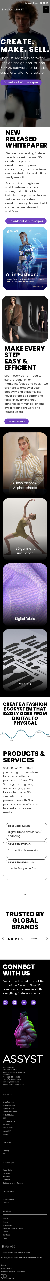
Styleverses (7, 1225)
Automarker (7, 1128)
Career (5, 1232)
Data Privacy (6, 1268)
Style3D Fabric (8, 1115)
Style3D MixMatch (10, 1112)
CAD (4, 1118)
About (5, 1219)
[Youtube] (24, 1002)
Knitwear (6, 1180)
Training (6, 1150)
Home (3, 1265)
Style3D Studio (9, 1105)
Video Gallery (8, 1170)
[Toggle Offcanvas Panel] (46, 9)
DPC (4, 1154)
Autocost (6, 1124)
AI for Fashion (8, 1102)
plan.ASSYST (8, 1131)
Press (5, 1238)
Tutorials (6, 1173)
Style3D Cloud (8, 1108)
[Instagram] (5, 1002)
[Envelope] (33, 1002)
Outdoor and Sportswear (13, 1183)
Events (36, 3)
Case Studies (8, 1199)
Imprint (4, 1275)
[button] (5, 1276)
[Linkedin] (14, 1002)
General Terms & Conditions (13, 1271)
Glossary (6, 1176)
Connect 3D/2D (9, 1121)
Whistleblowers (7, 1278)
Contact (28, 3)
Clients (6, 1202)
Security (6, 1134)
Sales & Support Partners (13, 1228)
